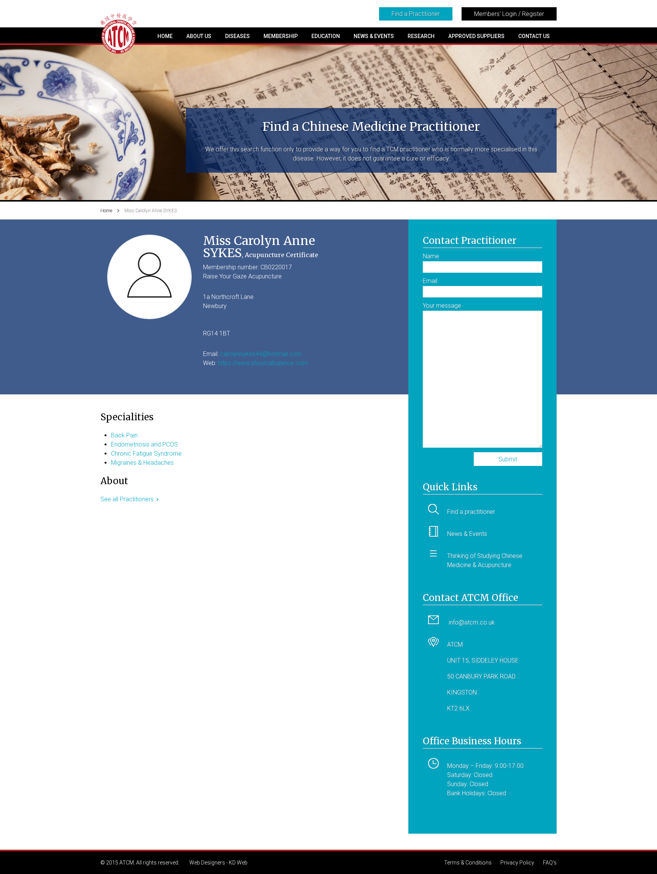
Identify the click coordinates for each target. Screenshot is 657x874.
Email (430, 280)
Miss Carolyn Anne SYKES (150, 210)
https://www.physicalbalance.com (263, 363)
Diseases (237, 36)
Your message (442, 305)
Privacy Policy (517, 863)
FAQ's (550, 863)
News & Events (374, 36)
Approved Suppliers (476, 36)
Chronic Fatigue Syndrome (146, 453)
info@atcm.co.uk (472, 622)
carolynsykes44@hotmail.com (261, 354)
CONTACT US (534, 36)
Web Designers (207, 863)
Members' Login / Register (509, 13)
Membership (280, 36)
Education (325, 36)
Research (421, 36)
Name (431, 256)
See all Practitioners (127, 499)
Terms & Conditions (468, 863)
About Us (198, 36)
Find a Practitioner (416, 13)
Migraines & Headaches (142, 462)
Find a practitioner (471, 511)
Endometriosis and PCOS (144, 444)
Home (165, 36)
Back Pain (124, 435)
